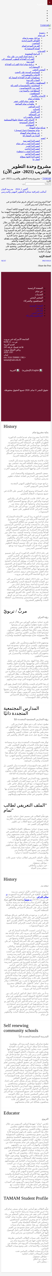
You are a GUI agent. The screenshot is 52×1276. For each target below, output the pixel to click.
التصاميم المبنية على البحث (27, 72)
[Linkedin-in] (26, 404)
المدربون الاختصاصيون (29, 88)
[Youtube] (10, 397)
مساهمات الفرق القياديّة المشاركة (24, 77)
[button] (50, 268)
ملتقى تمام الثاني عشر (24, 101)
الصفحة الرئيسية (35, 288)
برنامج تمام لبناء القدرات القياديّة (19, 64)
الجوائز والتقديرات (31, 117)
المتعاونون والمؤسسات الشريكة (25, 85)
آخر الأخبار (35, 112)
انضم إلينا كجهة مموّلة (30, 156)
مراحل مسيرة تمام (31, 38)
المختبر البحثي (38, 69)
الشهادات (30, 125)
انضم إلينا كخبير (33, 146)
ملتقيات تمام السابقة (24, 104)
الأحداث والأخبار (38, 96)
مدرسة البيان (7, 189)
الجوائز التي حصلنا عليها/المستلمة (19, 120)
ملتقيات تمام (34, 98)
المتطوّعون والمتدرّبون (29, 91)
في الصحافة (34, 114)
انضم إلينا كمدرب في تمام (28, 143)
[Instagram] (20, 397)
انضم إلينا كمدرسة (31, 141)
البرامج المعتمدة (32, 54)
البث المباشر (34, 106)
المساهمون (35, 93)
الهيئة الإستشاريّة (32, 48)
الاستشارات (34, 67)
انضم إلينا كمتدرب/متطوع (28, 151)
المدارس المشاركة (31, 135)
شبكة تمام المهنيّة (37, 127)
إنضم (43, 138)
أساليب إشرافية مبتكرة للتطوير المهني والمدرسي (23, 192)
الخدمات (41, 51)
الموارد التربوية (33, 80)
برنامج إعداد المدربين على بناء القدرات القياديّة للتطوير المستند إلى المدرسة (18, 59)
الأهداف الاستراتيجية (31, 40)
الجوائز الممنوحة (26, 122)
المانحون (36, 43)
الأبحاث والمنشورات (31, 75)
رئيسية (42, 33)
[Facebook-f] (41, 397)
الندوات (36, 109)
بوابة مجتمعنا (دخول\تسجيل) (27, 130)
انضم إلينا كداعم (32, 154)
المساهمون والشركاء (35, 83)
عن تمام (41, 35)
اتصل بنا (36, 159)
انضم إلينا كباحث (32, 149)
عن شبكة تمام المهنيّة (30, 133)
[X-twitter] (31, 397)
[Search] (23, 184)
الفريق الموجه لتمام (31, 46)
